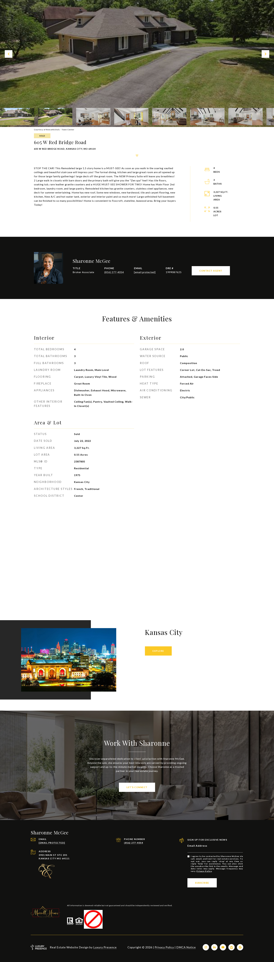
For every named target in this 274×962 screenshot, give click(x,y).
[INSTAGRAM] (206, 947)
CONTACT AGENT (210, 270)
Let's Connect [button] (137, 787)
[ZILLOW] (231, 947)
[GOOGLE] (240, 947)
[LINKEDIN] (214, 947)
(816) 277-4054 (114, 272)
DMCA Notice (186, 947)
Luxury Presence (105, 947)
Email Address (197, 845)
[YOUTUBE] (223, 947)
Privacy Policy (204, 871)
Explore (158, 651)
